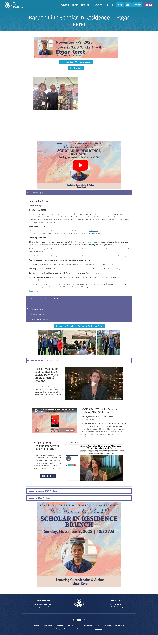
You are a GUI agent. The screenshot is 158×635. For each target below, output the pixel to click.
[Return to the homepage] (15, 5)
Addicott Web (98, 629)
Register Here (33, 291)
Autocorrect (35, 217)
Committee (34, 303)
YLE (107, 5)
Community (97, 5)
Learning (85, 5)
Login (120, 5)
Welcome (65, 5)
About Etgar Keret (37, 309)
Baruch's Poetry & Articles (39, 319)
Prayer (75, 5)
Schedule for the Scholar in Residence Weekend (47, 298)
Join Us (107, 625)
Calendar (148, 5)
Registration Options (37, 192)
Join (128, 5)
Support (137, 5)
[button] (35, 105)
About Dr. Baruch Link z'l (39, 314)
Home (36, 625)
